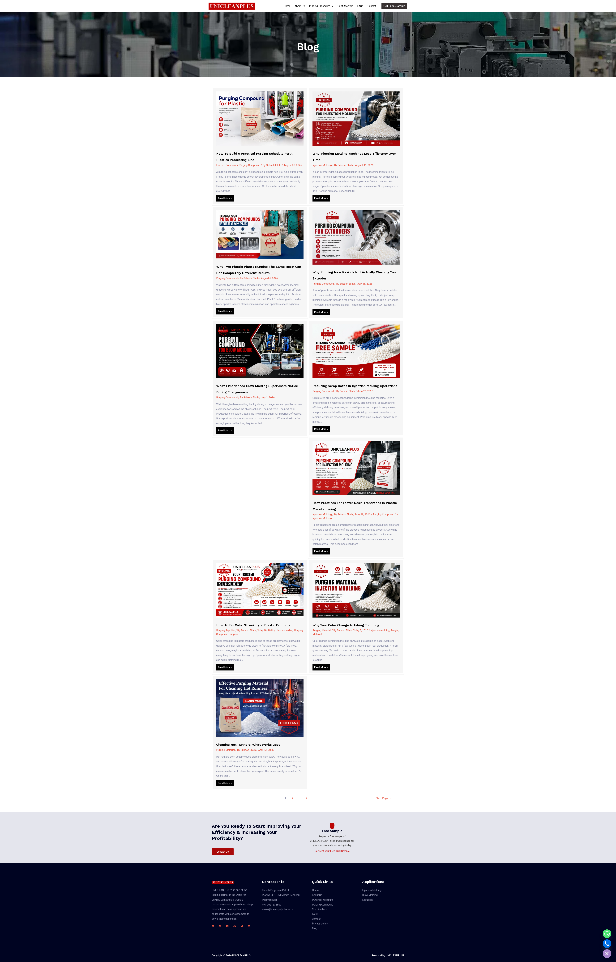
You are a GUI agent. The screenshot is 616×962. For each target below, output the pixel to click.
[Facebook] (213, 926)
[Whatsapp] (607, 933)
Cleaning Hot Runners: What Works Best (248, 745)
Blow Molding (370, 895)
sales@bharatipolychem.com (278, 909)
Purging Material (321, 630)
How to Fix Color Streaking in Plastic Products (253, 625)
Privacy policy (320, 923)
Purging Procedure (319, 6)
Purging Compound (249, 165)
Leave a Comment (226, 165)
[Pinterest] (249, 926)
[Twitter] (242, 926)
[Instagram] (220, 926)
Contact (372, 6)
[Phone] (607, 943)
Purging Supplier (225, 630)
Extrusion (367, 899)
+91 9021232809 (271, 904)
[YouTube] (234, 926)
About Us (300, 6)
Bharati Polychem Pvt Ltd (276, 890)
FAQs (360, 6)
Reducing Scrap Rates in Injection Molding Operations (354, 386)
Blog (314, 928)
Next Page (384, 798)
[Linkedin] (227, 926)
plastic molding (284, 630)
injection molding (380, 630)
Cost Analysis (345, 6)
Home (287, 6)
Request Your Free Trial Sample (332, 851)
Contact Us (223, 851)
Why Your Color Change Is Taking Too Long (345, 625)
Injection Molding (322, 165)
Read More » (225, 199)
